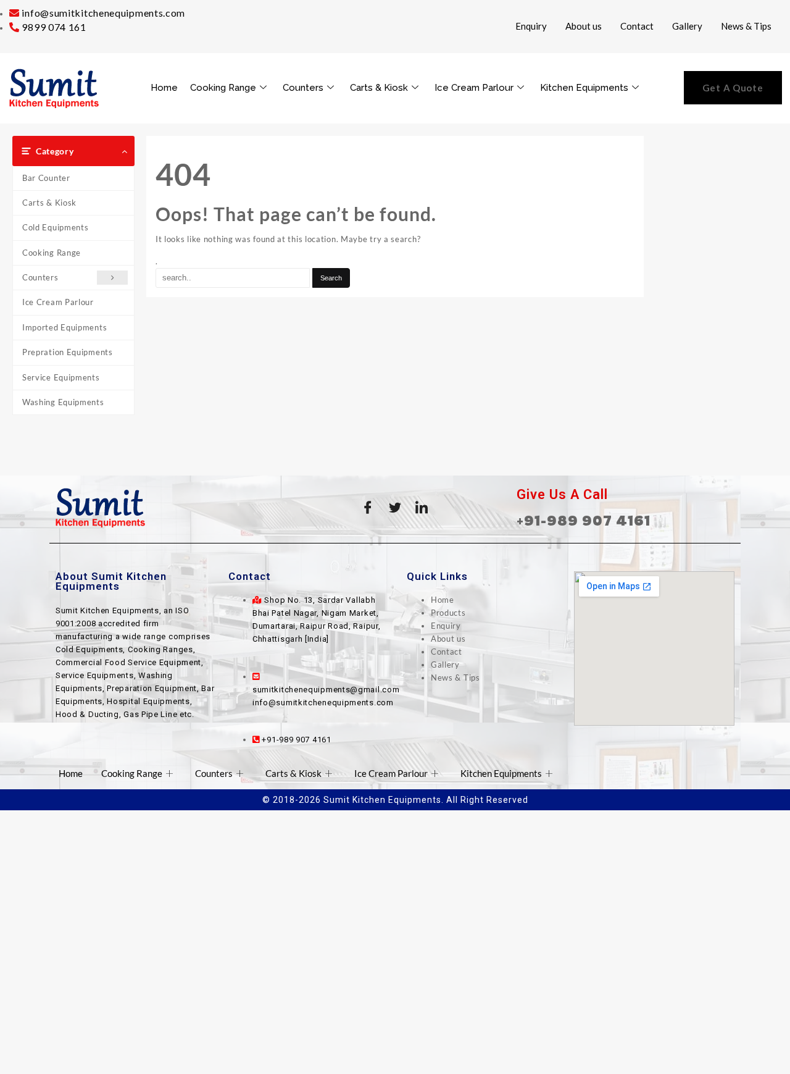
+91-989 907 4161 (584, 520)
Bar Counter (46, 178)
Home (164, 87)
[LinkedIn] (422, 507)
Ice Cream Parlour (474, 87)
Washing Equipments (63, 402)
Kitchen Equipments (584, 87)
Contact (637, 25)
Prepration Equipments (67, 352)
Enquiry (531, 25)
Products (448, 613)
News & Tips (746, 25)
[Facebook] (368, 507)
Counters (303, 87)
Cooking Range (223, 87)
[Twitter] (395, 507)
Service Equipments (61, 377)
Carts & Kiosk (379, 87)
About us (583, 25)
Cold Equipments (55, 227)
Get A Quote (732, 87)
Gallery (687, 25)
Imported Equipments (64, 327)
